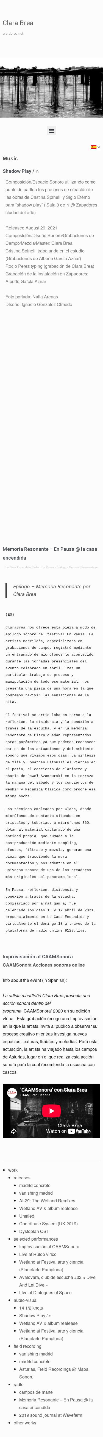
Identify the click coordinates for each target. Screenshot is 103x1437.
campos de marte (36, 1392)
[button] (51, 130)
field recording (27, 1346)
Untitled (26, 1216)
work (13, 1170)
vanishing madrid (36, 1193)
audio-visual (26, 1300)
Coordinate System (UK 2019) (48, 1223)
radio (19, 1384)
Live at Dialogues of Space (45, 1292)
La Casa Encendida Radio (22, 567)
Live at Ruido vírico (38, 1254)
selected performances (36, 1239)
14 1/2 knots (31, 1308)
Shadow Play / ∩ (21, 171)
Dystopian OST (34, 1231)
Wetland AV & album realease (48, 1208)
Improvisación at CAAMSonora (38, 956)
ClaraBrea (15, 628)
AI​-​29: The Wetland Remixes (47, 1200)
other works (25, 1422)
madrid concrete (35, 1185)
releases (22, 1177)
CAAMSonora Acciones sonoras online (44, 965)
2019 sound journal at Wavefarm (50, 1415)
